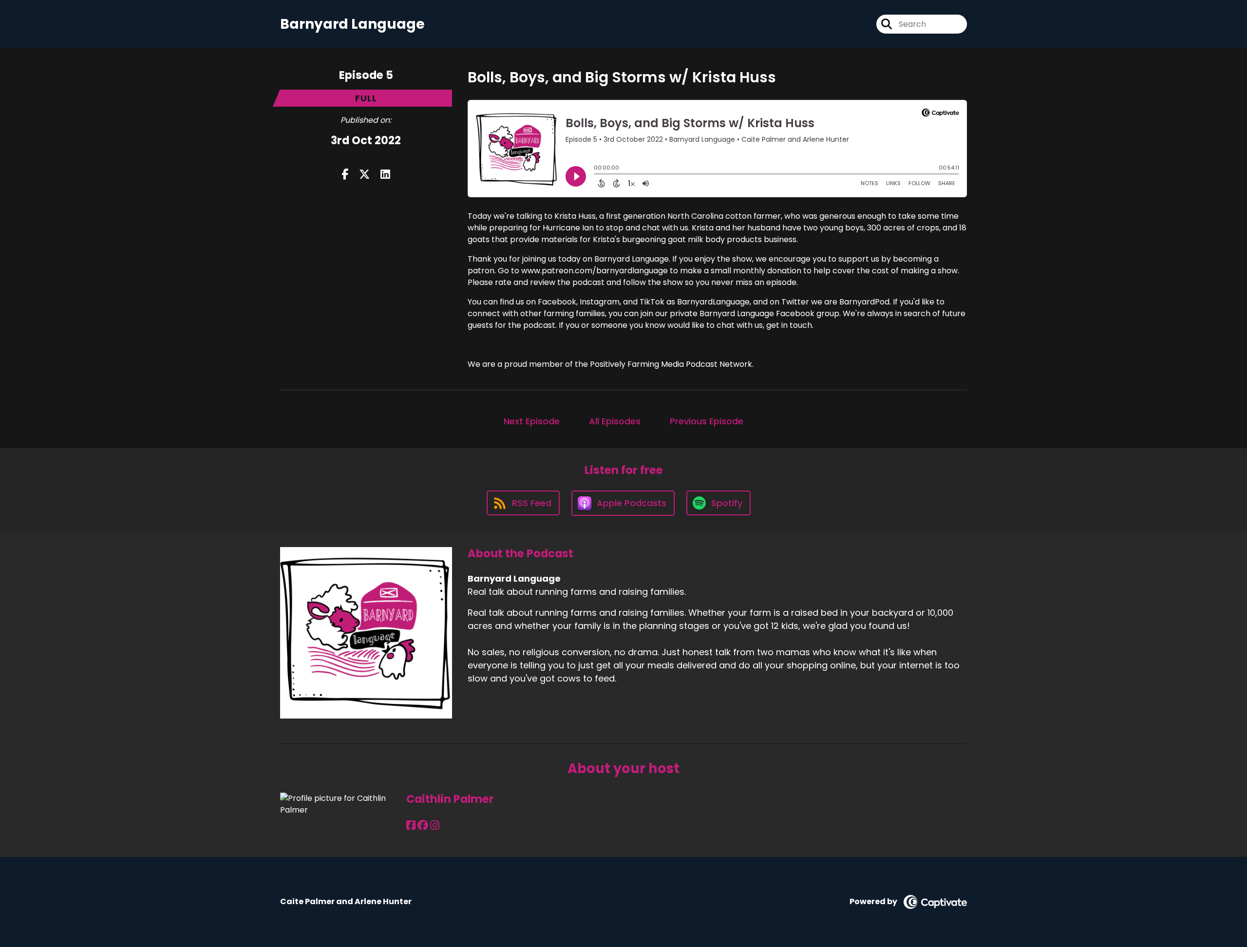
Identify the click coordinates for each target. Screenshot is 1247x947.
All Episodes (615, 421)
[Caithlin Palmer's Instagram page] (434, 825)
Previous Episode (706, 421)
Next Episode (532, 421)
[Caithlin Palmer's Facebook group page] (422, 825)
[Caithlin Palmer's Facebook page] (411, 825)
